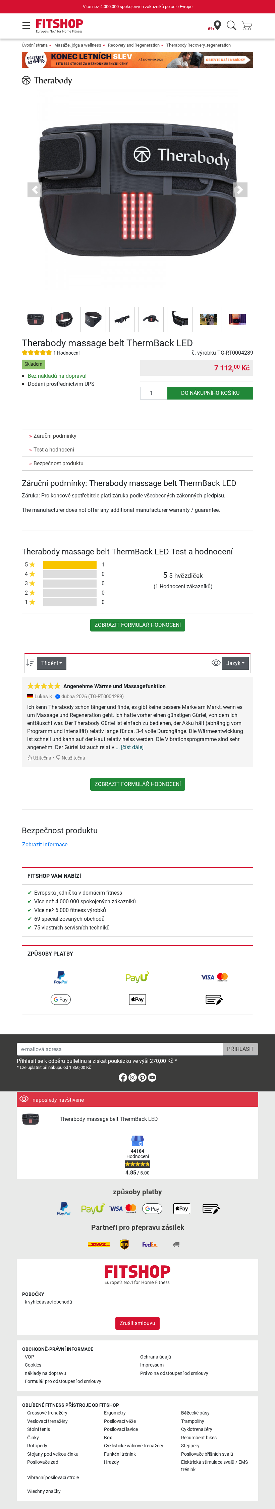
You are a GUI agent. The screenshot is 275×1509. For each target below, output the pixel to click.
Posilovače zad (42, 1462)
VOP (29, 1357)
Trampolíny (192, 1421)
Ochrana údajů (155, 1357)
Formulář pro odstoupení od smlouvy (63, 1381)
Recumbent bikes (199, 1438)
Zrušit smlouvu (137, 1323)
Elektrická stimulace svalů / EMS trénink (214, 1465)
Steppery (190, 1446)
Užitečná (41, 758)
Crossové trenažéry (47, 1413)
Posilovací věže (120, 1421)
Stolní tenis (38, 1429)
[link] (60, 977)
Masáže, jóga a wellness (77, 45)
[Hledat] (231, 26)
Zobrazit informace (44, 844)
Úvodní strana (35, 45)
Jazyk (233, 663)
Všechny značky (44, 1491)
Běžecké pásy (195, 1413)
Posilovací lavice (121, 1429)
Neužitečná (73, 758)
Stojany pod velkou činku (52, 1454)
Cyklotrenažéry (196, 1429)
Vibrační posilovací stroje (53, 1478)
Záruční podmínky (55, 436)
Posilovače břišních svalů (207, 1454)
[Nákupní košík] (248, 26)
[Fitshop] (59, 25)
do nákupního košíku (210, 393)
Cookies (33, 1365)
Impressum (152, 1365)
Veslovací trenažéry (47, 1421)
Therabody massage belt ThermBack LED (109, 1119)
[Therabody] (47, 80)
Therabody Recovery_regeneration (198, 45)
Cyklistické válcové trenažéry (133, 1446)
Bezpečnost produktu (59, 463)
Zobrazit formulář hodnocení (138, 625)
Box (108, 1438)
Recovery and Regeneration (134, 45)
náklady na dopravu (45, 1373)
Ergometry (115, 1413)
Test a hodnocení (54, 449)
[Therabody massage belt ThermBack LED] (38, 1119)
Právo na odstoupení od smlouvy (174, 1373)
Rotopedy (37, 1446)
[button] (35, 319)
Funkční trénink (120, 1454)
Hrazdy (111, 1462)
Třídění (49, 663)
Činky (33, 1438)
